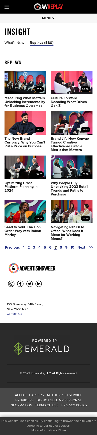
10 (72, 247)
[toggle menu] (6, 6)
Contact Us (14, 313)
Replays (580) (41, 42)
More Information (43, 430)
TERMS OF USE (46, 405)
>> (91, 247)
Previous (12, 247)
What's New (14, 42)
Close (62, 430)
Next (81, 247)
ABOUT (20, 395)
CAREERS (36, 395)
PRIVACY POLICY (74, 405)
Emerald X (37, 373)
